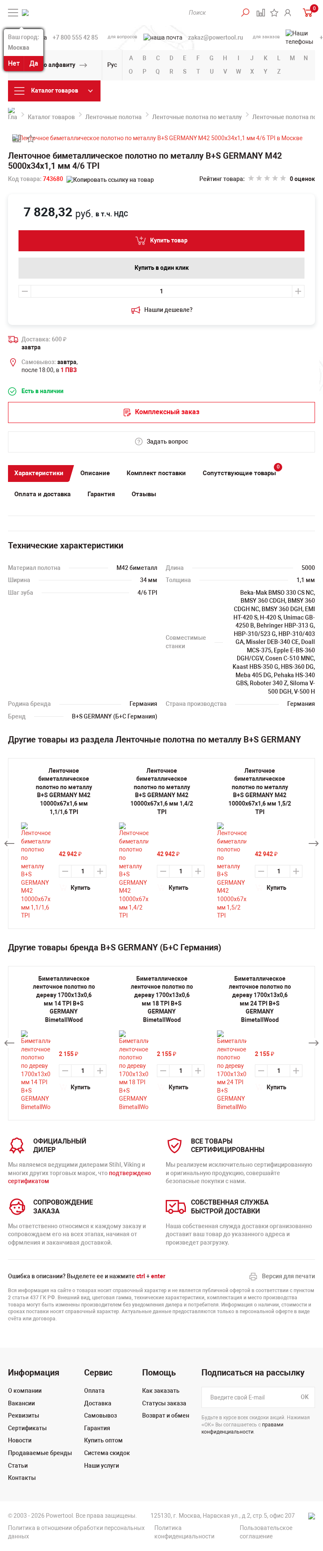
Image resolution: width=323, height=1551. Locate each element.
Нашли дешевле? (168, 309)
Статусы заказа (164, 1403)
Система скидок (107, 1453)
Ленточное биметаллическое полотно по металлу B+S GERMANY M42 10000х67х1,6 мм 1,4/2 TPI (161, 791)
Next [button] (314, 843)
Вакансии (21, 1403)
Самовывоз (100, 1415)
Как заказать (161, 1390)
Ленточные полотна (113, 117)
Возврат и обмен (165, 1415)
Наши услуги (101, 1465)
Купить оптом (103, 1440)
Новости (20, 1440)
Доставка (97, 1403)
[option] (64, 1043)
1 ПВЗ (69, 370)
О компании (25, 1390)
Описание (95, 473)
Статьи (18, 1465)
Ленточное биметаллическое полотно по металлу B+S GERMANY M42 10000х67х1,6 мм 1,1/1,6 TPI (64, 791)
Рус (112, 64)
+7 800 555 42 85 (75, 37)
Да (33, 63)
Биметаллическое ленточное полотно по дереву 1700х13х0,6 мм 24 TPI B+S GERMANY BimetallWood (260, 999)
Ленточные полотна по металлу (197, 117)
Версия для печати (288, 1276)
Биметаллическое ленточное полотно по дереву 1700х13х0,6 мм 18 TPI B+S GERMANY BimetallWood (162, 999)
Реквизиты (23, 1415)
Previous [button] (9, 843)
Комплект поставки (156, 473)
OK (305, 1397)
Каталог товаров (51, 117)
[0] (306, 12)
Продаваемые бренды (40, 1453)
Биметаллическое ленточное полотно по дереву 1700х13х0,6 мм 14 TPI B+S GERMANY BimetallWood (64, 999)
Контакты (22, 1477)
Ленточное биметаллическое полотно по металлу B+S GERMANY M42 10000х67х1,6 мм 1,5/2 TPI (259, 791)
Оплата (94, 1390)
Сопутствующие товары (241, 471)
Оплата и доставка (42, 494)
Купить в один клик (162, 267)
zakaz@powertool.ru (215, 37)
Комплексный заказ (167, 412)
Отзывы (144, 494)
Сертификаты (27, 1428)
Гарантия (101, 494)
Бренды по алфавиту (45, 64)
